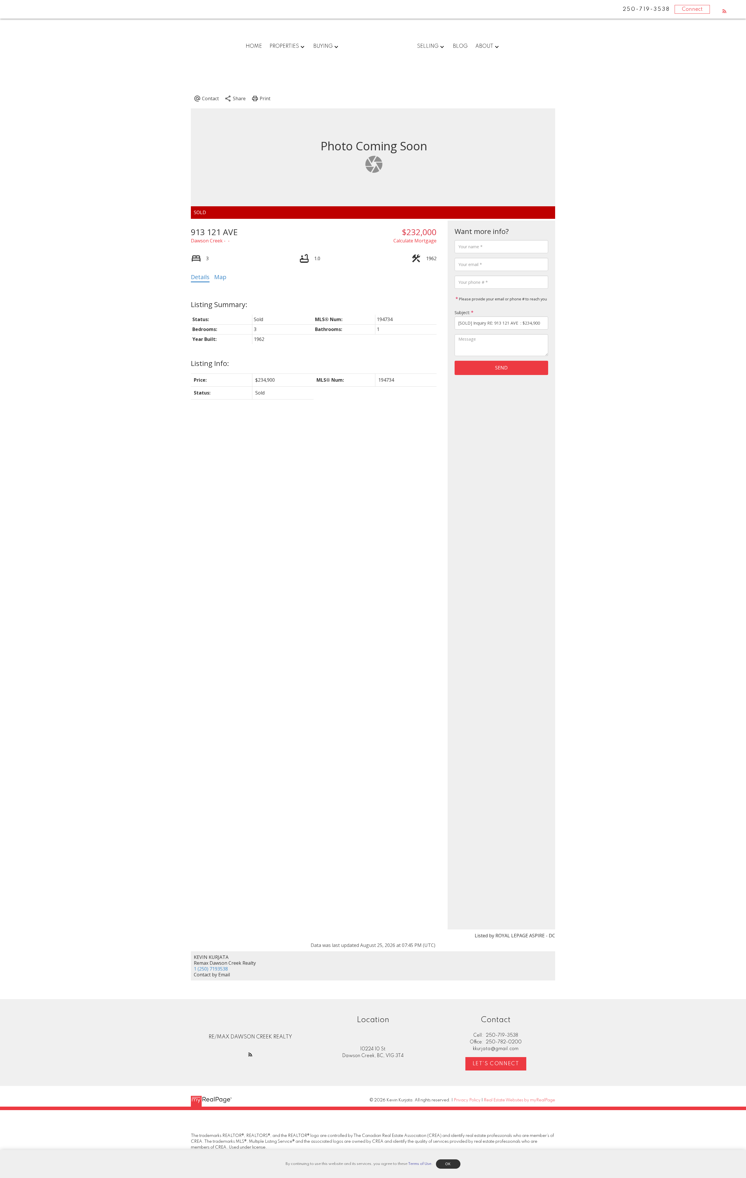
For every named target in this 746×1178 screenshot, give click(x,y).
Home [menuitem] (254, 46)
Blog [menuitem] (460, 46)
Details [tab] (200, 277)
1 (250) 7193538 (211, 969)
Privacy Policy (467, 1100)
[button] (724, 11)
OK (448, 1164)
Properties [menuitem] (284, 46)
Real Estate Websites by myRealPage (519, 1100)
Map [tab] (220, 277)
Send (501, 368)
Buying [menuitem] (323, 46)
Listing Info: (210, 363)
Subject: (462, 312)
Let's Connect (496, 1063)
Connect (692, 9)
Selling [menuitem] (428, 46)
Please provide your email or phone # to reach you (502, 299)
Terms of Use (419, 1164)
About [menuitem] (484, 46)
